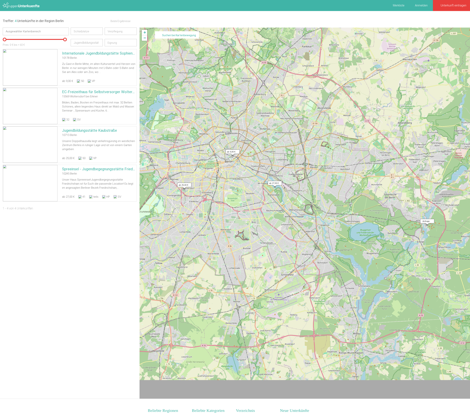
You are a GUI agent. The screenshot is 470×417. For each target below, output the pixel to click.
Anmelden (421, 5)
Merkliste (398, 5)
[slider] (4, 39)
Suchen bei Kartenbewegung (179, 35)
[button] (231, 151)
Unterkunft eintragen (453, 5)
